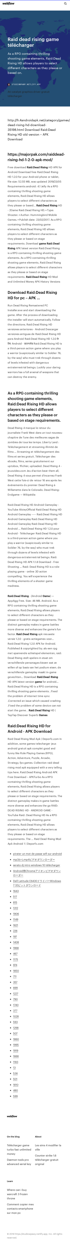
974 (15, 965)
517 (15, 896)
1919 (15, 1050)
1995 (16, 1044)
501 (15, 1079)
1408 (16, 942)
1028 (16, 1016)
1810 (15, 1084)
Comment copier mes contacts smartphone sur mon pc (20, 1208)
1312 (15, 908)
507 (15, 1033)
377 (15, 1010)
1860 (16, 1039)
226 (15, 930)
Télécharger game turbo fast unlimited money (19, 1149)
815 (15, 902)
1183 (15, 1062)
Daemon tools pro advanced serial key (19, 1162)
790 (15, 999)
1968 (16, 948)
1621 (15, 925)
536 (15, 1073)
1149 (15, 919)
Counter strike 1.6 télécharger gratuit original (46, 1160)
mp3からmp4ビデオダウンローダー (34, 859)
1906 (16, 913)
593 (15, 1022)
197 (15, 936)
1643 (16, 891)
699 (15, 987)
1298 (16, 1027)
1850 (16, 970)
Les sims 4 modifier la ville (48, 1147)
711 (14, 976)
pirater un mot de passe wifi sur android (37, 853)
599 (15, 1096)
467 (15, 953)
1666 (16, 1056)
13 (14, 1067)
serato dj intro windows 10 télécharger (36, 865)
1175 (15, 959)
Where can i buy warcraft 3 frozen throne (17, 1194)
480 (15, 1090)
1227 (15, 993)
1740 (16, 1005)
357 (15, 982)
